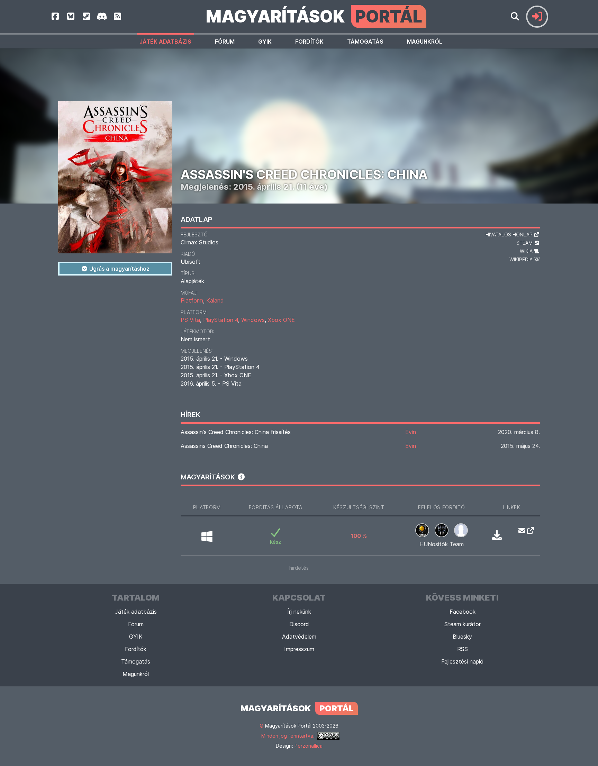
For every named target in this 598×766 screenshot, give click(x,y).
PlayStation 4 (220, 319)
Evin (410, 432)
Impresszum (299, 649)
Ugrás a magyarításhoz (119, 268)
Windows (253, 319)
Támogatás (365, 41)
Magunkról (424, 41)
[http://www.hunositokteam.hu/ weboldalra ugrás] (528, 530)
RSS (462, 649)
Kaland (215, 300)
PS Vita (190, 319)
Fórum (225, 41)
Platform (192, 300)
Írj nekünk (299, 611)
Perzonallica (309, 746)
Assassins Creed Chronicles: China (224, 445)
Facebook (462, 611)
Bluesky (462, 636)
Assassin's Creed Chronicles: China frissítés (236, 432)
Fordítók (309, 41)
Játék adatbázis (165, 41)
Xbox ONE (281, 319)
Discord (299, 624)
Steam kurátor (462, 624)
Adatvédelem (299, 636)
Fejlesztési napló (462, 661)
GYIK (265, 41)
